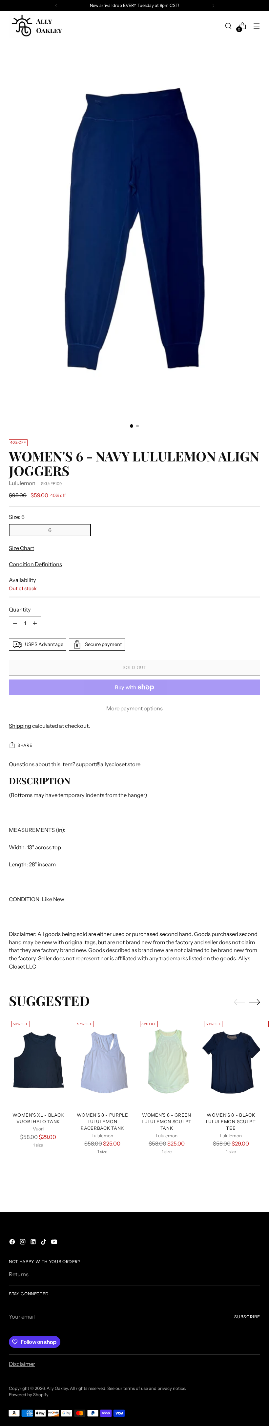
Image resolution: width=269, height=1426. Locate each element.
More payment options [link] (134, 708)
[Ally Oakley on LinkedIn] (34, 1242)
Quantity (20, 609)
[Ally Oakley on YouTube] (55, 1242)
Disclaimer (22, 1364)
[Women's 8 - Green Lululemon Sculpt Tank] (166, 1062)
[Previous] (56, 5)
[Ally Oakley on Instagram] (23, 1242)
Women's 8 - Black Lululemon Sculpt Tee (231, 1121)
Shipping (20, 726)
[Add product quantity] (35, 623)
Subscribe (247, 1316)
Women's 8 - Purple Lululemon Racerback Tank (102, 1121)
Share (24, 745)
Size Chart (21, 548)
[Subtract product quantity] (15, 623)
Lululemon (22, 483)
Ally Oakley (57, 1388)
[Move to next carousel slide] (254, 1002)
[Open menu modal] (256, 26)
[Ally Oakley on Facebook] (13, 1242)
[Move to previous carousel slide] (239, 1002)
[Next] (213, 5)
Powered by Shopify (29, 1394)
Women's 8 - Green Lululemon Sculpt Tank (167, 1121)
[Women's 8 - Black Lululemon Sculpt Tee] (230, 1062)
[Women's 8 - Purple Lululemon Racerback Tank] (102, 1062)
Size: (17, 517)
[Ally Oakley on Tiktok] (44, 1242)
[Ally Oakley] (37, 26)
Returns (19, 1274)
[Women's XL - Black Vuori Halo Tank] (38, 1062)
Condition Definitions (35, 564)
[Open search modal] (228, 26)
